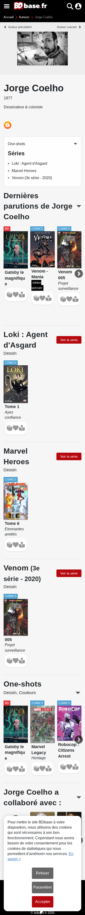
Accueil (9, 17)
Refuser (42, 873)
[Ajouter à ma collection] (10, 295)
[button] (62, 6)
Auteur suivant (67, 27)
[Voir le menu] (7, 6)
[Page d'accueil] (30, 6)
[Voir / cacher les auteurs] (78, 797)
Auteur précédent (20, 27)
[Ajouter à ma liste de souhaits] (16, 295)
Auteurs (24, 17)
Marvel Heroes (24, 171)
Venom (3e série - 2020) (32, 178)
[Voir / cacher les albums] (78, 206)
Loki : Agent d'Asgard (29, 163)
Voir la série (69, 340)
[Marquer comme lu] (22, 295)
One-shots (16, 144)
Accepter (42, 902)
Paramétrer (42, 887)
